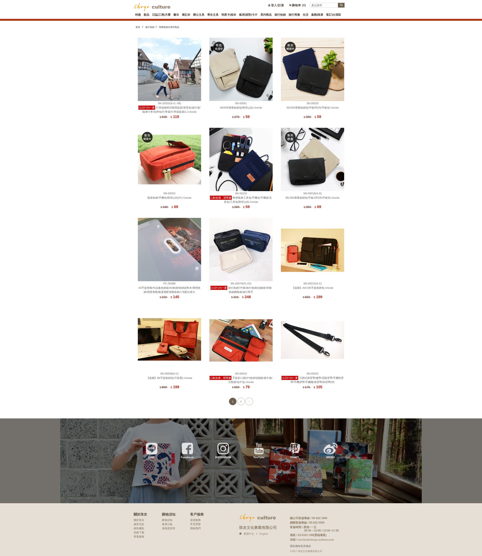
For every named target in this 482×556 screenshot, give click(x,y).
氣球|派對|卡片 (248, 14)
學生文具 (213, 14)
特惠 (138, 14)
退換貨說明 (168, 528)
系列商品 (266, 14)
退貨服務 (195, 520)
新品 (146, 14)
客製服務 (139, 536)
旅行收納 (280, 14)
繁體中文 (249, 533)
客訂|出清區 (333, 14)
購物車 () (298, 5)
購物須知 (167, 520)
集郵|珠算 (317, 14)
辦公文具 (198, 14)
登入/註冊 (277, 5)
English (263, 533)
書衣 (176, 14)
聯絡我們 (195, 528)
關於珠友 (139, 520)
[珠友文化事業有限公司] (152, 6)
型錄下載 (139, 532)
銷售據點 (139, 528)
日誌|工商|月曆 (161, 14)
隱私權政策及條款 (300, 546)
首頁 (138, 27)
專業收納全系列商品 (169, 27)
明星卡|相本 (228, 14)
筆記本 (186, 14)
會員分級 (167, 524)
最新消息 (139, 524)
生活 (305, 14)
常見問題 (195, 524)
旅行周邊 (294, 14)
